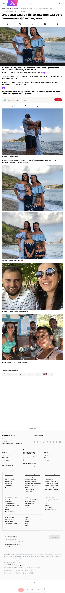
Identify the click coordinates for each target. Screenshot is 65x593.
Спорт (26, 517)
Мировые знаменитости (41, 3)
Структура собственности (50, 455)
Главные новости (9, 477)
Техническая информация (29, 466)
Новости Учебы (49, 497)
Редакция (4, 452)
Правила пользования (7, 465)
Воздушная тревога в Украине (33, 483)
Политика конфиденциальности (31, 449)
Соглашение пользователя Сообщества (29, 460)
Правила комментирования (29, 463)
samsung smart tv (35, 573)
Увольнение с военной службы (53, 477)
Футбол (27, 521)
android (8, 573)
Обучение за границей (50, 509)
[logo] (12, 3)
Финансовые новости (10, 503)
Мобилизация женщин (50, 481)
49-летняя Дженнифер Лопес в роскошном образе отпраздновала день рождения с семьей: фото (32, 77)
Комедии (27, 505)
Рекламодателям (6, 463)
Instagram (44, 73)
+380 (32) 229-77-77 (13, 564)
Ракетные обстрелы (30, 477)
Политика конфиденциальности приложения (31, 457)
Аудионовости (8, 485)
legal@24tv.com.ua (22, 565)
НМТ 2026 (47, 505)
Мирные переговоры (30, 481)
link (34, 442)
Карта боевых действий (31, 479)
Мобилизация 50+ (49, 479)
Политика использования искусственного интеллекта (29, 453)
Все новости (9, 475)
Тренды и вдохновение (11, 523)
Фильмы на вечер (29, 503)
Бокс (26, 519)
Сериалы (27, 507)
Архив (45, 457)
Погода (7, 487)
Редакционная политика (8, 455)
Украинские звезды (25, 3)
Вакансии (46, 452)
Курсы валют (8, 501)
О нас (3, 449)
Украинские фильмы (30, 501)
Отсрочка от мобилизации (51, 485)
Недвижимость (9, 517)
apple (17, 573)
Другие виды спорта (30, 527)
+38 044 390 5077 (38, 435)
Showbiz (4, 8)
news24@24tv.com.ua (8, 435)
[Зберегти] (57, 24)
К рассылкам (54, 537)
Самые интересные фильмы (32, 499)
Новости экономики (11, 497)
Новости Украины (9, 479)
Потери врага (28, 491)
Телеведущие (5, 460)
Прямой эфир (8, 481)
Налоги (7, 509)
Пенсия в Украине (9, 511)
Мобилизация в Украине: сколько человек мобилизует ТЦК (52, 489)
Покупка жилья (9, 521)
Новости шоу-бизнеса (12, 8)
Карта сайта (46, 460)
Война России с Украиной (32, 475)
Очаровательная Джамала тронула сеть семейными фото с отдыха (36, 8)
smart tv (26, 573)
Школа (46, 503)
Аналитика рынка (9, 519)
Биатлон (27, 525)
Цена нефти (8, 499)
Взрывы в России (29, 489)
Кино (26, 497)
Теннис (26, 523)
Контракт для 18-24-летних (52, 483)
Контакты (46, 449)
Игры (45, 463)
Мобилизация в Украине (52, 475)
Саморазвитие (48, 507)
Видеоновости (8, 483)
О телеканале (5, 457)
